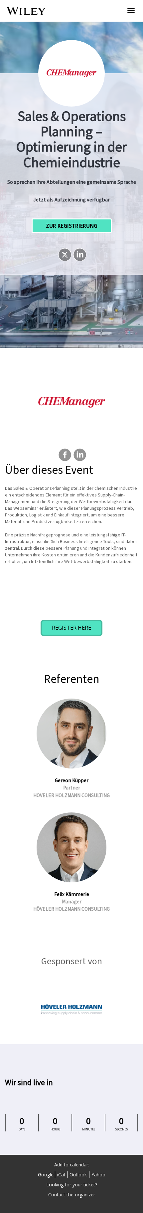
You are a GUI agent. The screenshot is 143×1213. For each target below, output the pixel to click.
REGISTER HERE (71, 627)
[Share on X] (64, 254)
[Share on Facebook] (64, 454)
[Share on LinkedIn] (79, 254)
